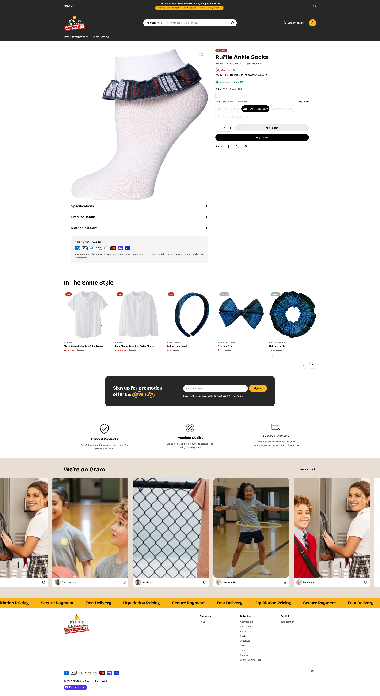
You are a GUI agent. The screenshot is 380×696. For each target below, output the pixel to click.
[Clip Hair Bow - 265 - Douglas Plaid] (219, 355)
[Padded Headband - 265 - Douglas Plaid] (168, 355)
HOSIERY (256, 63)
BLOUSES (68, 342)
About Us (69, 5)
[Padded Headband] (190, 314)
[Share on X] (237, 146)
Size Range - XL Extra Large (231, 118)
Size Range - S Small (228, 109)
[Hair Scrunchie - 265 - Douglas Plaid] (271, 355)
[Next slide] (312, 365)
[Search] (232, 23)
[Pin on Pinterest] (246, 146)
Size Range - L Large (283, 109)
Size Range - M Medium (255, 108)
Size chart (303, 101)
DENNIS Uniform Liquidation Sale (90, 681)
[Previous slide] (303, 365)
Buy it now (262, 137)
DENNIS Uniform (233, 63)
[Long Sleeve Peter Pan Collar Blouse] (138, 314)
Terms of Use (220, 396)
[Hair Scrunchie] (292, 314)
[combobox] (190, 22)
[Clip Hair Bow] (241, 314)
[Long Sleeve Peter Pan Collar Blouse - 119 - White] (116, 355)
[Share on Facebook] (228, 146)
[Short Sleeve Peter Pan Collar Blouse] (87, 314)
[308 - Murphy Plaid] (217, 95)
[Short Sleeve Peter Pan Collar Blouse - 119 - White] (65, 355)
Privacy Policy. (236, 396)
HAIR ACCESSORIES (175, 342)
